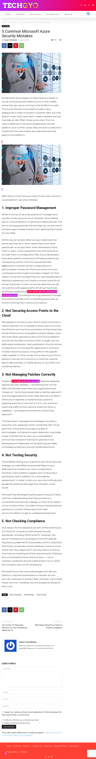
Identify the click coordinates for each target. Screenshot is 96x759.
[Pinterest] (15, 45)
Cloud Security (41, 595)
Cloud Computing (15, 595)
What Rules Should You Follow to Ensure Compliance (48, 626)
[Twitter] (48, 756)
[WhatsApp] (21, 45)
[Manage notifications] (6, 754)
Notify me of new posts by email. (17, 723)
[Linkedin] (85, 5)
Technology (12, 22)
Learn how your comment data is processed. (32, 733)
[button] (88, 13)
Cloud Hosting (29, 595)
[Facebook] (81, 5)
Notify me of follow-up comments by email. (21, 720)
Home (4, 22)
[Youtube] (93, 5)
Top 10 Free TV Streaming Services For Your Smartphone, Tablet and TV (14, 627)
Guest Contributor (10, 40)
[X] (89, 5)
